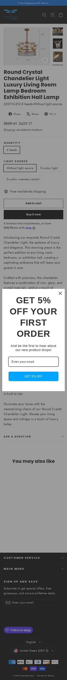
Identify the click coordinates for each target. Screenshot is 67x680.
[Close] (60, 293)
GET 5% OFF (33, 376)
